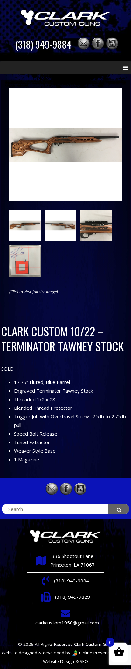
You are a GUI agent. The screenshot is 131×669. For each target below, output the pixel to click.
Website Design (58, 661)
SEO (84, 661)
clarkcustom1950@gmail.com (67, 622)
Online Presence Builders (103, 653)
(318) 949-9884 (43, 44)
